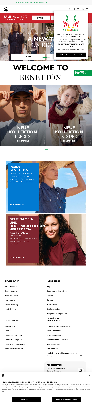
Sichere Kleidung (11, 304)
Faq (48, 286)
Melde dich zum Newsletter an (59, 326)
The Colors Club (53, 344)
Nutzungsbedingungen (13, 335)
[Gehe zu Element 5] (49, 57)
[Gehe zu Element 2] (45, 57)
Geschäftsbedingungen (13, 340)
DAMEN (40, 18)
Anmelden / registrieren (71, 55)
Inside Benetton (11, 286)
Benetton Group (11, 295)
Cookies (8, 331)
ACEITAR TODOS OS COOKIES (66, 400)
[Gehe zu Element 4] (48, 57)
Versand (50, 295)
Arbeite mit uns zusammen (57, 340)
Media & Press (10, 309)
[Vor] (70, 3)
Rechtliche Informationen (15, 344)
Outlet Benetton (11, 291)
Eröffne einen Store (55, 335)
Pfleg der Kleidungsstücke (57, 313)
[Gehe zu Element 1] (42, 57)
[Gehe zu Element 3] (47, 57)
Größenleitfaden (53, 309)
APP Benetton (52, 349)
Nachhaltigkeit (10, 300)
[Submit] (81, 355)
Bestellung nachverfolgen (57, 291)
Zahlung (50, 300)
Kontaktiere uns (53, 318)
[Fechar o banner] (89, 375)
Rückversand (52, 304)
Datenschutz (10, 326)
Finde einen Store (54, 331)
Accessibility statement (14, 349)
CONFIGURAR (26, 400)
